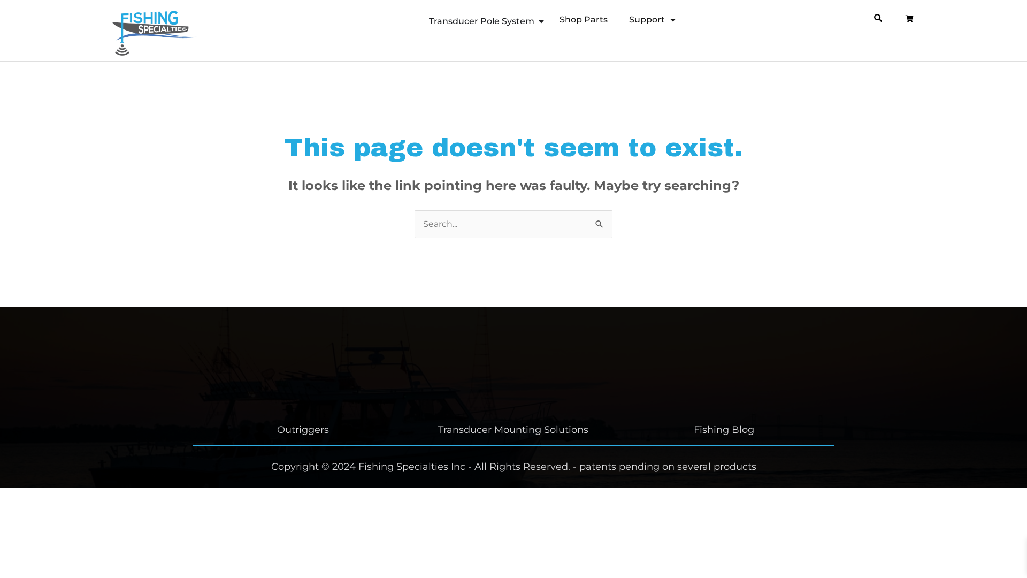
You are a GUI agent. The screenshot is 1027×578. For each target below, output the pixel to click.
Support (647, 19)
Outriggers (303, 430)
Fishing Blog (724, 430)
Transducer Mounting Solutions (513, 430)
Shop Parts (584, 19)
